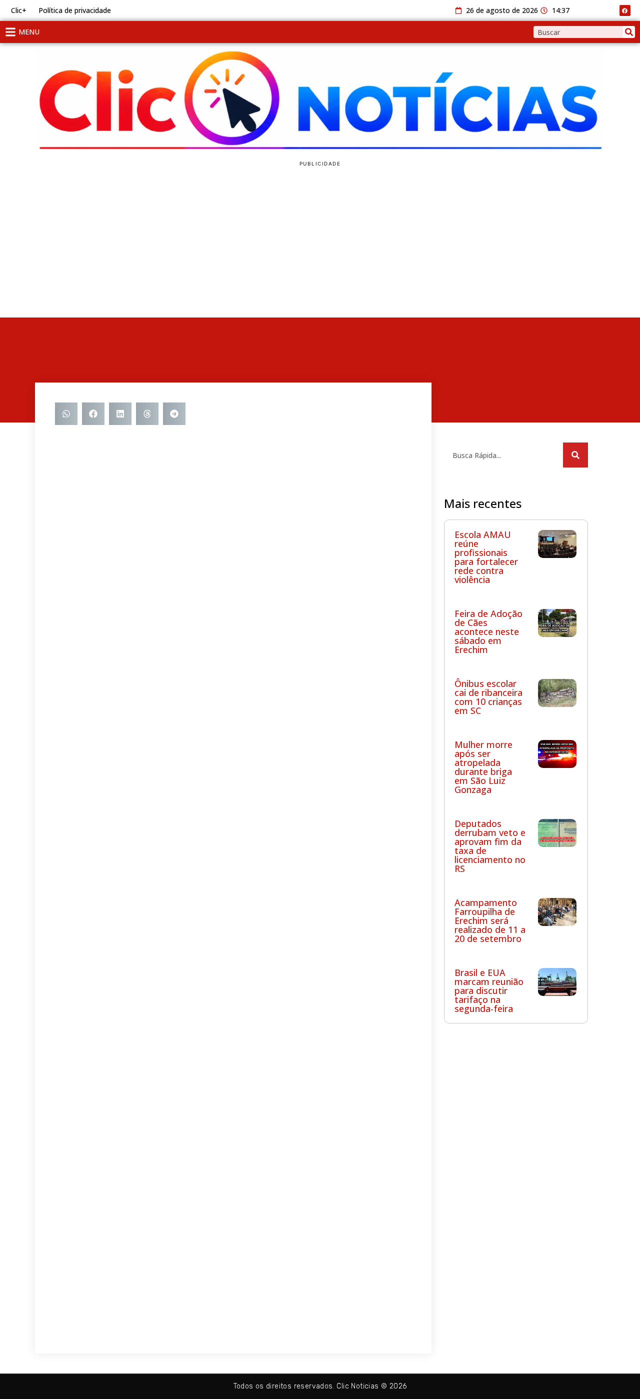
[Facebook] (625, 10)
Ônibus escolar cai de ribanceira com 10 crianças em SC (488, 697)
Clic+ (18, 10)
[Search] (629, 32)
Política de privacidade (74, 10)
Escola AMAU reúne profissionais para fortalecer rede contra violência (486, 557)
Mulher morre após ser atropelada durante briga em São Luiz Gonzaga (483, 767)
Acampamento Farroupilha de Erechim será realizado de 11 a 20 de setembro (490, 920)
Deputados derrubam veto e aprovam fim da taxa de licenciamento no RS (490, 846)
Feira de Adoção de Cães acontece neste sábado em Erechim (488, 632)
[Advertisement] (320, 242)
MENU (29, 31)
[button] (66, 413)
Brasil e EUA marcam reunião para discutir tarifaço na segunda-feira (489, 990)
